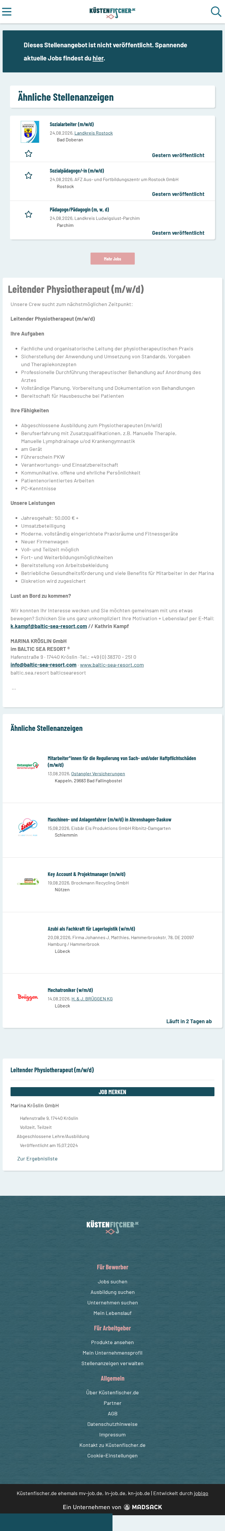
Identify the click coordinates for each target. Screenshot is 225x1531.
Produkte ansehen (112, 1342)
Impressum (112, 1434)
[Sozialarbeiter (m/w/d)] (30, 132)
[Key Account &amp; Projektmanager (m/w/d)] (27, 882)
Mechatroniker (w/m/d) (70, 990)
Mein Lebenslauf (112, 1313)
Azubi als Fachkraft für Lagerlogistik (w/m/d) (91, 928)
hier (98, 58)
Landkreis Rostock (93, 132)
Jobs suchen (112, 1281)
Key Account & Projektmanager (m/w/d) (86, 874)
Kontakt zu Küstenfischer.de (112, 1445)
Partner (113, 1403)
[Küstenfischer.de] (113, 11)
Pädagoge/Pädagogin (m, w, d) (79, 209)
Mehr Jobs (112, 258)
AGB (112, 1413)
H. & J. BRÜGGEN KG (92, 998)
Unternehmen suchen (112, 1302)
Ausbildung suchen (113, 1292)
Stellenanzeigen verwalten (112, 1363)
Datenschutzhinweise (112, 1424)
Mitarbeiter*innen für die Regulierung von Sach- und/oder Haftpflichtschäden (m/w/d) (122, 761)
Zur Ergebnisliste (37, 1158)
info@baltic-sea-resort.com (43, 664)
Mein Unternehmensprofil (112, 1352)
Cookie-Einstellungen (112, 1455)
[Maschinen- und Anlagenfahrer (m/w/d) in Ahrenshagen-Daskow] (27, 827)
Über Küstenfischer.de (112, 1392)
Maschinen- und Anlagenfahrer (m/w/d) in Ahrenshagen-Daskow (109, 819)
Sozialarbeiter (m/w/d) (72, 124)
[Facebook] (108, 1248)
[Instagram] (119, 1248)
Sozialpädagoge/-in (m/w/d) (77, 170)
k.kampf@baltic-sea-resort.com (49, 626)
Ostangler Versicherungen (98, 773)
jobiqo (201, 1493)
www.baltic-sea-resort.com (112, 664)
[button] (211, 51)
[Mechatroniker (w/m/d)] (27, 998)
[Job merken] (30, 152)
